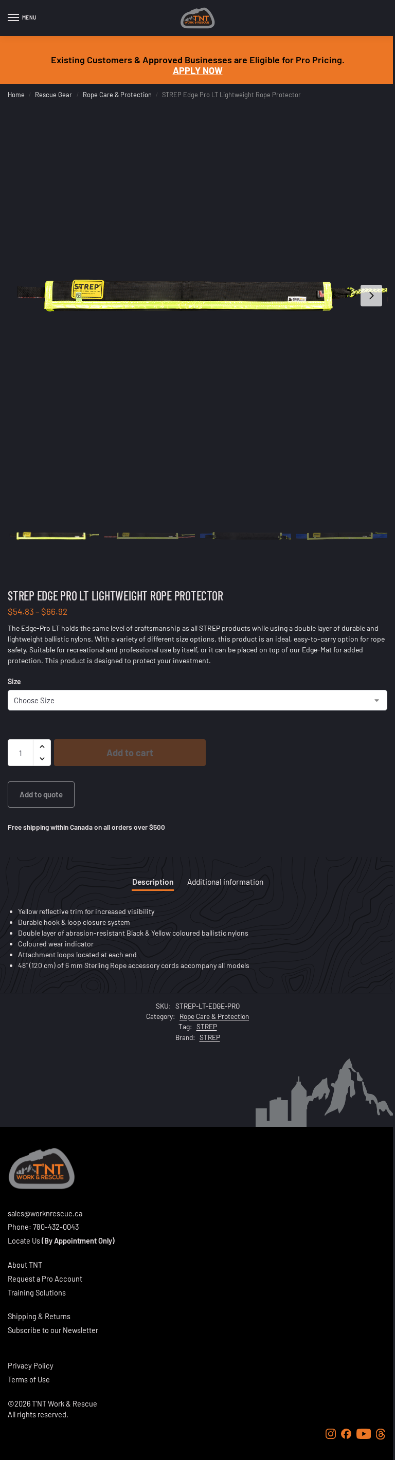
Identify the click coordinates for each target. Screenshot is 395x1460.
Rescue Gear (53, 94)
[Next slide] (371, 295)
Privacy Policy (30, 1365)
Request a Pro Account (45, 1278)
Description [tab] (152, 881)
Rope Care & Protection (117, 94)
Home (16, 94)
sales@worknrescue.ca (45, 1213)
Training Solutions (37, 1292)
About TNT (25, 1264)
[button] (41, 746)
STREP (206, 1026)
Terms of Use (29, 1379)
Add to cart (129, 752)
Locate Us (24, 1240)
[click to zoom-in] (197, 295)
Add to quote (41, 794)
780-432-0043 (56, 1226)
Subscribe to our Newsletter (53, 1330)
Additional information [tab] (225, 881)
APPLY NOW (198, 70)
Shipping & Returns (39, 1316)
